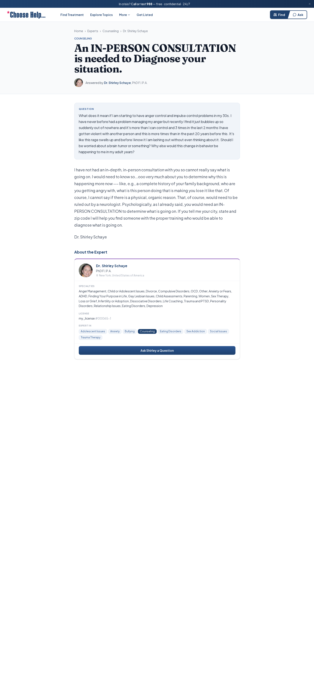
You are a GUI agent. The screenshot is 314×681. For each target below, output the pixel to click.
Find (281, 15)
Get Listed (145, 15)
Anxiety (115, 331)
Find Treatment (72, 15)
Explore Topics (101, 15)
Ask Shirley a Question (157, 350)
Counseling (111, 31)
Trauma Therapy (90, 337)
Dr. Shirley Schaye (135, 31)
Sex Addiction (195, 331)
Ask (300, 15)
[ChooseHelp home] (26, 15)
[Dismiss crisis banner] (310, 4)
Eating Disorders (170, 331)
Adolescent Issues (93, 331)
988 (149, 4)
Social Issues (218, 331)
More (123, 15)
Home (78, 31)
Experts (92, 31)
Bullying (130, 331)
